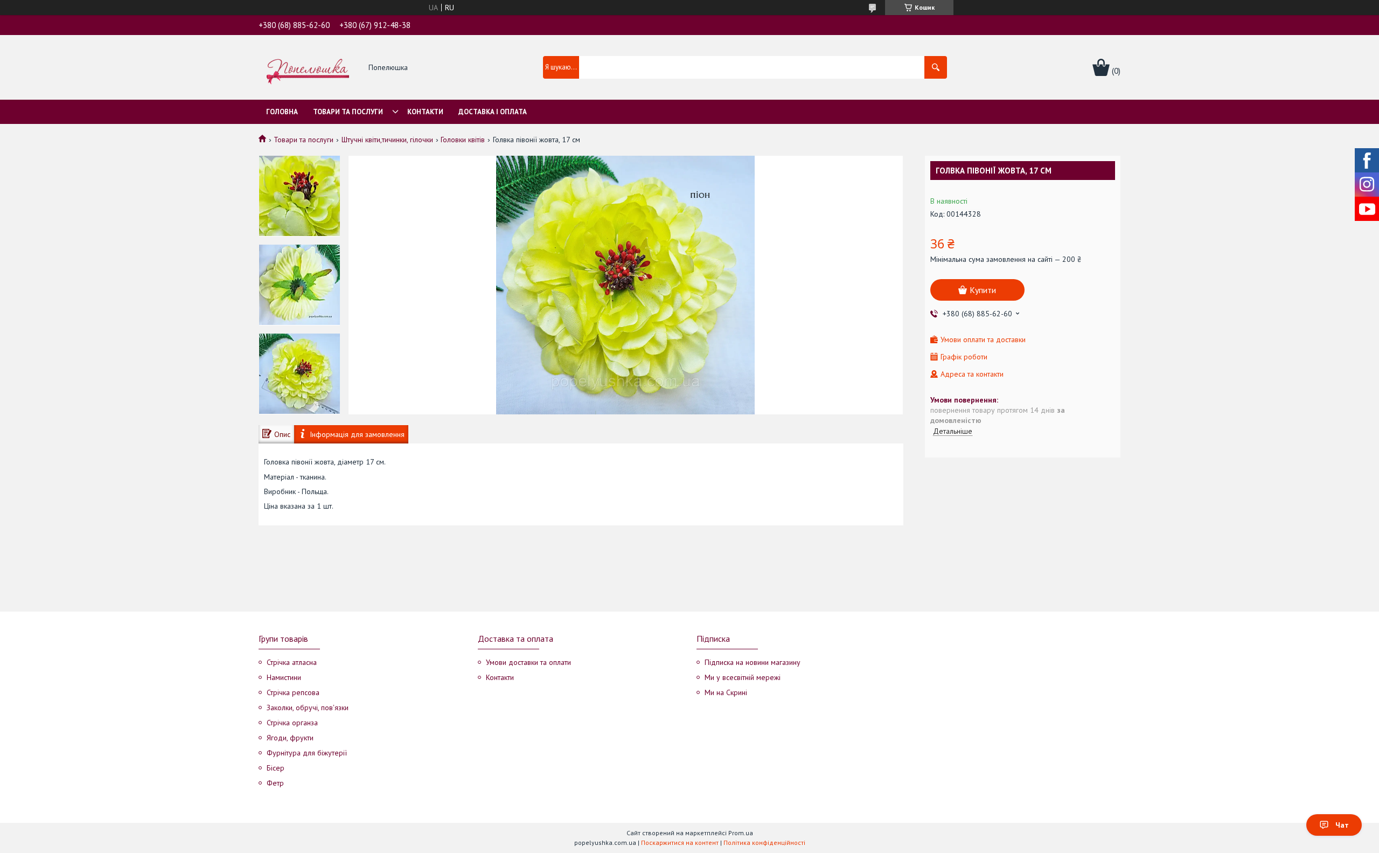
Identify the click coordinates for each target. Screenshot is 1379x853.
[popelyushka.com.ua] (308, 68)
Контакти (425, 111)
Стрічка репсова (293, 692)
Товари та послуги (348, 111)
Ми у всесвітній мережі (743, 677)
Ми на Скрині (726, 692)
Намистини (284, 677)
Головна (282, 111)
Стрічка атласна (292, 662)
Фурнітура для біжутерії (307, 753)
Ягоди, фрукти (290, 738)
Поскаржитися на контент (680, 842)
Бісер (275, 768)
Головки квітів (463, 139)
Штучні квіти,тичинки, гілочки (387, 139)
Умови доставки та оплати (528, 662)
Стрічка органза (292, 722)
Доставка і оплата (492, 111)
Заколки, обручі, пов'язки (308, 707)
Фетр (275, 783)
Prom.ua (740, 833)
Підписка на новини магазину (752, 662)
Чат (1342, 825)
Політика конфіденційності (764, 842)
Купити (983, 290)
